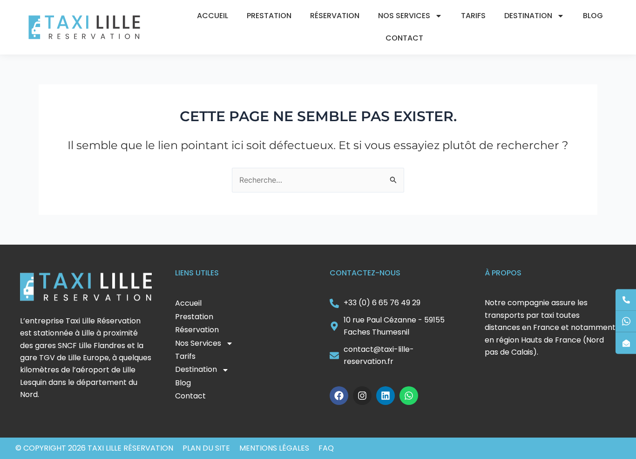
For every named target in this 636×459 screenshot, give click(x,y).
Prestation (269, 15)
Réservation (334, 15)
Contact (404, 38)
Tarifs (473, 15)
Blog (593, 15)
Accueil (212, 15)
